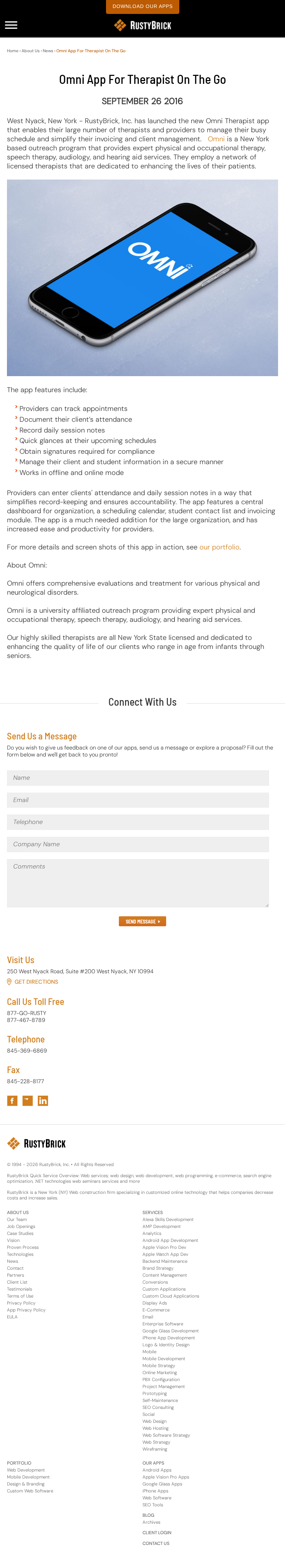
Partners (15, 1275)
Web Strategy (156, 1442)
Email (147, 1317)
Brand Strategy (157, 1268)
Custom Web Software (30, 1491)
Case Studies (20, 1233)
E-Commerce (156, 1310)
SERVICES (152, 1212)
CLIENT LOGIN (156, 1533)
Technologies (20, 1254)
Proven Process (23, 1247)
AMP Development (161, 1226)
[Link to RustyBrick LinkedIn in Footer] (43, 1100)
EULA (12, 1317)
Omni (216, 138)
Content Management (164, 1275)
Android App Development (170, 1240)
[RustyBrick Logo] (142, 25)
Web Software (156, 1498)
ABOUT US (18, 1212)
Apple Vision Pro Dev (164, 1247)
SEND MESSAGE (141, 922)
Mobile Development (163, 1359)
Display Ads (154, 1303)
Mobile (149, 1352)
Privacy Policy (21, 1303)
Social (148, 1414)
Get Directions (36, 981)
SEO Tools (152, 1505)
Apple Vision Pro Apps (165, 1477)
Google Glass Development (170, 1331)
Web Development (26, 1470)
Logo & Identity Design (165, 1345)
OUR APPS (153, 1463)
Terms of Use (20, 1296)
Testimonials (19, 1289)
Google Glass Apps (162, 1484)
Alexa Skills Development (168, 1219)
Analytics (151, 1233)
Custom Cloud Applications (170, 1296)
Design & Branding (25, 1484)
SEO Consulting (158, 1407)
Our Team (17, 1219)
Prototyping (154, 1393)
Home (12, 51)
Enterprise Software (162, 1324)
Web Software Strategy (166, 1435)
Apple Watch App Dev (165, 1254)
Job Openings (21, 1226)
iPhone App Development (168, 1338)
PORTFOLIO (19, 1463)
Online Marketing (159, 1372)
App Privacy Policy (26, 1310)
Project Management (163, 1386)
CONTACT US (156, 1543)
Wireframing (154, 1449)
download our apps (143, 6)
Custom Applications (164, 1289)
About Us (31, 51)
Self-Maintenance (160, 1400)
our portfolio (219, 547)
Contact (15, 1268)
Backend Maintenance (164, 1261)
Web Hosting (155, 1428)
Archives (151, 1522)
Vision (13, 1240)
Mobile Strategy (158, 1366)
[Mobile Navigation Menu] (11, 25)
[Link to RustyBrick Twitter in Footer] (27, 1100)
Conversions (155, 1282)
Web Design (154, 1421)
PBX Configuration (161, 1379)
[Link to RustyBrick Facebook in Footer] (12, 1100)
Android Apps (156, 1470)
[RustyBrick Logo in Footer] (36, 1143)
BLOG (148, 1515)
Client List (17, 1282)
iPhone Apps (155, 1491)
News (48, 51)
